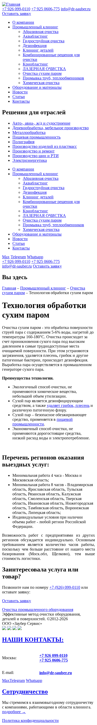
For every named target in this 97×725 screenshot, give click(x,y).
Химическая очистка (41, 82)
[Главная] (11, 4)
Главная (9, 288)
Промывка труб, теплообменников (53, 78)
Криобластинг (35, 64)
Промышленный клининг (35, 27)
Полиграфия (23, 142)
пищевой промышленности (42, 421)
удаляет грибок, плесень (68, 405)
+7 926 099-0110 (16, 261)
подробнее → (14, 712)
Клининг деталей (38, 50)
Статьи (18, 96)
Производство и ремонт (33, 151)
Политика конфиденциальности (30, 720)
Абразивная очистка (40, 31)
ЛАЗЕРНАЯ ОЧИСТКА (44, 69)
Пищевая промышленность (36, 137)
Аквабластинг (35, 36)
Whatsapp (35, 257)
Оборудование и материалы (37, 87)
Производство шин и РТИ (35, 156)
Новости (20, 92)
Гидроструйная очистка (43, 41)
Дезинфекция (35, 45)
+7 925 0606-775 (45, 261)
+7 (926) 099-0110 (64, 587)
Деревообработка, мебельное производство (50, 128)
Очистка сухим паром (42, 73)
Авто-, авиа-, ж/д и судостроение (41, 123)
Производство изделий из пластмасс (44, 146)
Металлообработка (29, 132)
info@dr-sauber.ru (76, 9)
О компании (23, 22)
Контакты (21, 101)
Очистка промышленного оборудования (37, 609)
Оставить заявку (16, 13)
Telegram (18, 257)
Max (6, 257)
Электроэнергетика (29, 160)
